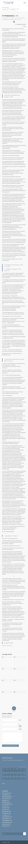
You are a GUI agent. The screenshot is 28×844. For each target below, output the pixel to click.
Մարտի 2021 (5, 806)
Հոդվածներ (5, 7)
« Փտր (3, 783)
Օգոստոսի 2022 (6, 798)
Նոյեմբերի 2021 (6, 802)
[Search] (21, 2)
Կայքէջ (20, 728)
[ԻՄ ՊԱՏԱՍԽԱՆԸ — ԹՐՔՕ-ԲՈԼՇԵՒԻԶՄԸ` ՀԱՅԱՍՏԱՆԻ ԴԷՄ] (20, 662)
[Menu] (24, 2)
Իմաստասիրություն (13, 19)
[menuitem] (21, 2)
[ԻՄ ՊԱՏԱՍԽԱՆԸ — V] (20, 685)
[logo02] (11, 2)
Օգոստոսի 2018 (6, 824)
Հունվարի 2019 (6, 815)
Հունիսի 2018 (5, 826)
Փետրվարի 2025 (6, 793)
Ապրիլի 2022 (5, 800)
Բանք (17, 17)
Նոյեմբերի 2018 (6, 818)
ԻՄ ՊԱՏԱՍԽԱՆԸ (5, 19)
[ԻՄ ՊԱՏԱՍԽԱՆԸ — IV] (8, 685)
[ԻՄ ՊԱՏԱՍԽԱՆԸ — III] (8, 697)
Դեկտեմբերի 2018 (7, 816)
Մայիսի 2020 (5, 809)
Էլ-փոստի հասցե (20, 725)
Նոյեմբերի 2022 (6, 795)
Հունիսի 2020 (5, 807)
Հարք (20, 19)
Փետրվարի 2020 (6, 811)
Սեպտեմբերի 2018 (7, 822)
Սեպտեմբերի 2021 (7, 804)
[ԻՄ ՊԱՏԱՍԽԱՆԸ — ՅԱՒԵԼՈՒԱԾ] (8, 674)
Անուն (20, 720)
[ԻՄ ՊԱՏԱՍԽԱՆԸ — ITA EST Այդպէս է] (20, 697)
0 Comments (11, 17)
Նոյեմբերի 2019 (6, 813)
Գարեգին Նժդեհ (21, 17)
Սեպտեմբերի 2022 (7, 796)
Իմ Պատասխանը (8, 645)
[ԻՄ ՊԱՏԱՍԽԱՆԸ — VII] (8, 662)
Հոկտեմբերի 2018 (7, 820)
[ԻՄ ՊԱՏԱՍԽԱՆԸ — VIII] (20, 674)
